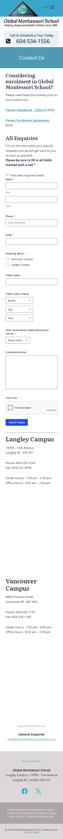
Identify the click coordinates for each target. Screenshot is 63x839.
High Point (42, 813)
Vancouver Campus (22, 259)
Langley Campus (20, 264)
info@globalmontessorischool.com (32, 739)
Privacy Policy (31, 761)
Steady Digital (31, 832)
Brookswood (13, 813)
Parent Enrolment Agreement (28, 120)
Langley (50, 809)
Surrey (21, 816)
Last (8, 205)
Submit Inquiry (17, 422)
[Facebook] (25, 791)
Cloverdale (31, 816)
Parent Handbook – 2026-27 (26, 110)
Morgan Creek (47, 816)
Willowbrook (28, 813)
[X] (38, 791)
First (8, 192)
